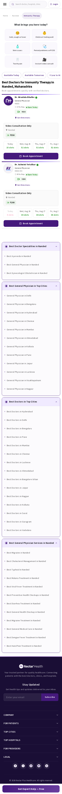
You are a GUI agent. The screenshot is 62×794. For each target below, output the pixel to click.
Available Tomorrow (34, 75)
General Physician (22, 101)
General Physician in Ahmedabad (22, 338)
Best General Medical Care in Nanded (24, 629)
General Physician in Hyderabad (22, 312)
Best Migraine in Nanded (18, 552)
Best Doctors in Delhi (17, 420)
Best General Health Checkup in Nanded (26, 612)
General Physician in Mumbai (20, 329)
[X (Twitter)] (23, 766)
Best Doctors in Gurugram (19, 521)
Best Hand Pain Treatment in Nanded (24, 646)
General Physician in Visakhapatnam (24, 380)
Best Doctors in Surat (17, 513)
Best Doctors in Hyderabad (20, 411)
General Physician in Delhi (19, 295)
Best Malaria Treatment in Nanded (23, 578)
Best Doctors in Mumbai (18, 445)
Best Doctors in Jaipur (17, 487)
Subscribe (50, 697)
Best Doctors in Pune (17, 437)
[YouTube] (39, 766)
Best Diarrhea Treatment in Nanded (23, 603)
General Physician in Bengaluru (21, 304)
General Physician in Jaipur (20, 363)
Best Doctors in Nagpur (18, 496)
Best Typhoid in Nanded (18, 569)
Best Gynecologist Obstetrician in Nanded (27, 273)
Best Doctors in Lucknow (18, 462)
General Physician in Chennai (20, 321)
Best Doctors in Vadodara (19, 530)
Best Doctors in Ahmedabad (20, 470)
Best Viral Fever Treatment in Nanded (24, 586)
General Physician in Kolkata (20, 346)
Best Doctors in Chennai (18, 454)
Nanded (15, 16)
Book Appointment (33, 156)
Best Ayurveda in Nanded (19, 256)
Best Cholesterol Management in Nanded (26, 561)
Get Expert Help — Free (31, 788)
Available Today (11, 75)
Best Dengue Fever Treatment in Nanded (26, 637)
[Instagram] (31, 766)
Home (5, 16)
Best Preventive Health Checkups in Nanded (28, 595)
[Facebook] (15, 766)
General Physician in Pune (19, 355)
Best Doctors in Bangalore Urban (22, 479)
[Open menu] (5, 4)
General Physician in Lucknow (21, 372)
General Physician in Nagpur (20, 388)
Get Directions (23, 117)
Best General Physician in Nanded (23, 264)
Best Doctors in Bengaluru (19, 428)
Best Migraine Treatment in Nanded (23, 620)
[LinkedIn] (47, 766)
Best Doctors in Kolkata (18, 504)
